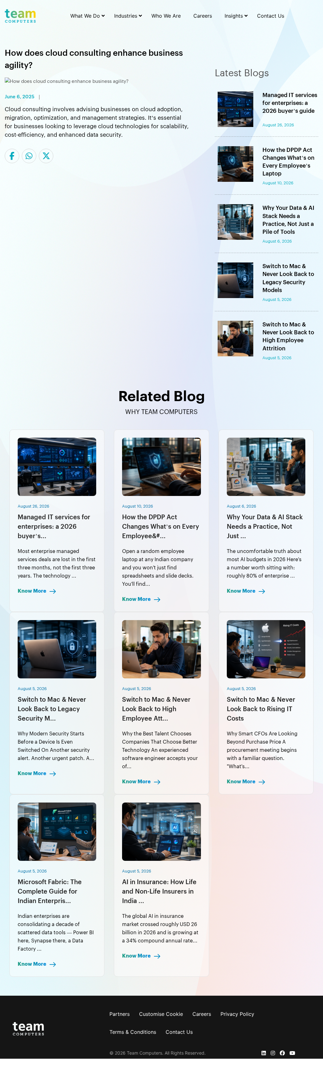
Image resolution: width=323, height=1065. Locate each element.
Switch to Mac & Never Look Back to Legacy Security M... (52, 709)
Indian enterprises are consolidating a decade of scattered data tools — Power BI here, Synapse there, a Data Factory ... (56, 933)
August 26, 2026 (33, 506)
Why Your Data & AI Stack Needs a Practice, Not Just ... (265, 526)
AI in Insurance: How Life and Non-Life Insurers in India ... (159, 891)
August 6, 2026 (241, 506)
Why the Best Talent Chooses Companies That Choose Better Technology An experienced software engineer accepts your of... (160, 750)
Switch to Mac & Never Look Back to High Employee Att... (156, 709)
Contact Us (179, 1032)
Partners (119, 1014)
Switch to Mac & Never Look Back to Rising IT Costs (261, 709)
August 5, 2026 (32, 689)
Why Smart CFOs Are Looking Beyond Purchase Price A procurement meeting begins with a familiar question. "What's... (262, 750)
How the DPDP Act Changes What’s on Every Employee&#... (160, 526)
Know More (32, 591)
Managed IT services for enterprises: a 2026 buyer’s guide (289, 103)
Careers (201, 1014)
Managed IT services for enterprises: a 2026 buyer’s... (54, 526)
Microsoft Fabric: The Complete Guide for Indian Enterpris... (50, 891)
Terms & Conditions (132, 1032)
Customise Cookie (161, 1014)
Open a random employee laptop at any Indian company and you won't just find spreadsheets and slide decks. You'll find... (158, 568)
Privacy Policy (237, 1014)
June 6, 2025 (19, 97)
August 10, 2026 (137, 506)
